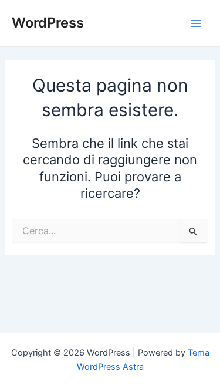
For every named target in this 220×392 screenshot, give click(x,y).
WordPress (48, 22)
